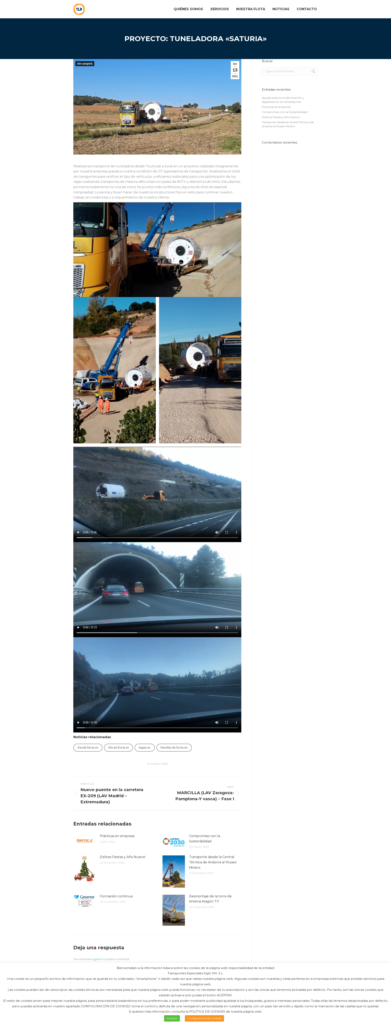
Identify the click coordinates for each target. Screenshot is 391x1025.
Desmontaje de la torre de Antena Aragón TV (210, 898)
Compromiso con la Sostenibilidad (204, 838)
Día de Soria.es (118, 747)
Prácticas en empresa (117, 836)
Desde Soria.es (88, 747)
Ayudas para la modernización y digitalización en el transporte (283, 99)
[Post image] (84, 840)
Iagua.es (144, 747)
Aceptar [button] (172, 1018)
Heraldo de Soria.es (174, 747)
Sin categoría (84, 63)
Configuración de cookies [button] (204, 1018)
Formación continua (116, 896)
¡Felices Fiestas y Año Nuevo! (122, 857)
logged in (96, 959)
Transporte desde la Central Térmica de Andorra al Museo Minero (213, 862)
